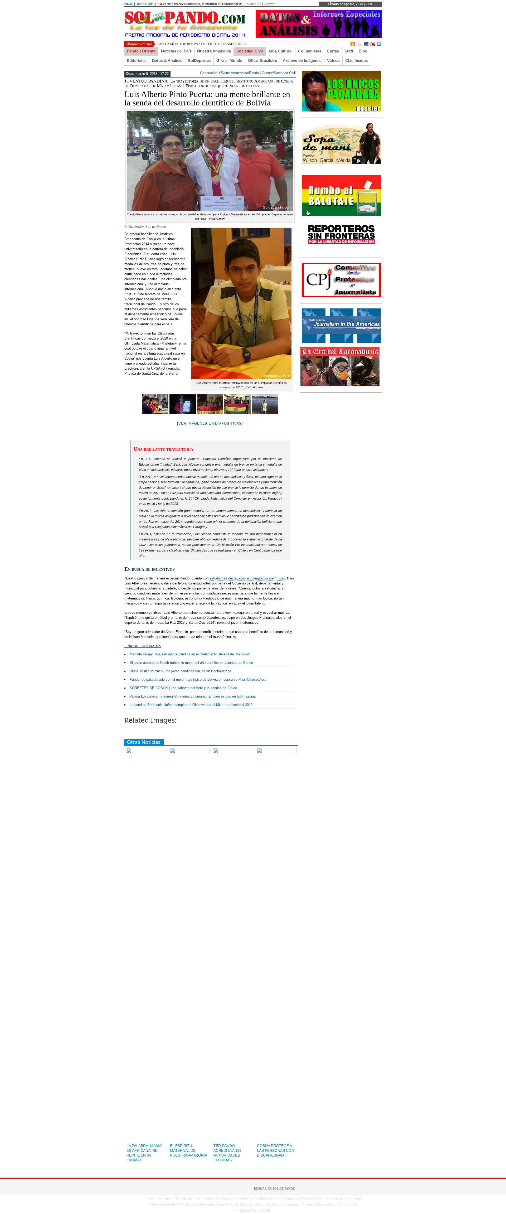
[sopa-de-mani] (341, 163)
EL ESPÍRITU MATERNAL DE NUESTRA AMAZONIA (188, 1150)
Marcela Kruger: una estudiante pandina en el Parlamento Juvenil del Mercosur (190, 654)
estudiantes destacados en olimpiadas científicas (247, 578)
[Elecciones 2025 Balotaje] (341, 215)
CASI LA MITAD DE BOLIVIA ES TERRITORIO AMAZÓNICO (202, 44)
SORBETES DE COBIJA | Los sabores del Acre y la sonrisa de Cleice (183, 688)
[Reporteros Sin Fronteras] (341, 250)
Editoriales (137, 60)
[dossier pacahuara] (341, 110)
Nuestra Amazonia (214, 51)
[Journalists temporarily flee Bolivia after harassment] (341, 296)
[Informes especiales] (319, 36)
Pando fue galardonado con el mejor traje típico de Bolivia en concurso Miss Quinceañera (198, 679)
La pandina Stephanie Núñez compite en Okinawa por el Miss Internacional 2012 (191, 705)
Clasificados (356, 60)
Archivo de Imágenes (302, 60)
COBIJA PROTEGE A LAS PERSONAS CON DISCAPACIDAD (275, 1150)
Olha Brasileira (253, 1204)
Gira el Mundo (229, 60)
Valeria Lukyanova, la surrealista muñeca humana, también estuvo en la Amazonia (193, 696)
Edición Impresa (348, 1198)
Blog (363, 51)
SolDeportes (199, 60)
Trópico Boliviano (158, 1198)
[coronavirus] (340, 385)
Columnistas (309, 51)
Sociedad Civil (249, 51)
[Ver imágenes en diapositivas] (210, 423)
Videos (333, 60)
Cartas (333, 51)
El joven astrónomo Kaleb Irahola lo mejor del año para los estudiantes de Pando (191, 663)
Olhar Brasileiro (262, 60)
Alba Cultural (280, 51)
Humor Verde (347, 1204)
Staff (348, 51)
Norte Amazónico (235, 73)
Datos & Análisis (167, 60)
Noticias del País (176, 51)
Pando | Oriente (141, 51)
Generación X (210, 73)
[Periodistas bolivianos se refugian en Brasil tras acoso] (341, 342)
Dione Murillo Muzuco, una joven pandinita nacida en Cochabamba (180, 671)
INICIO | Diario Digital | (140, 4)
